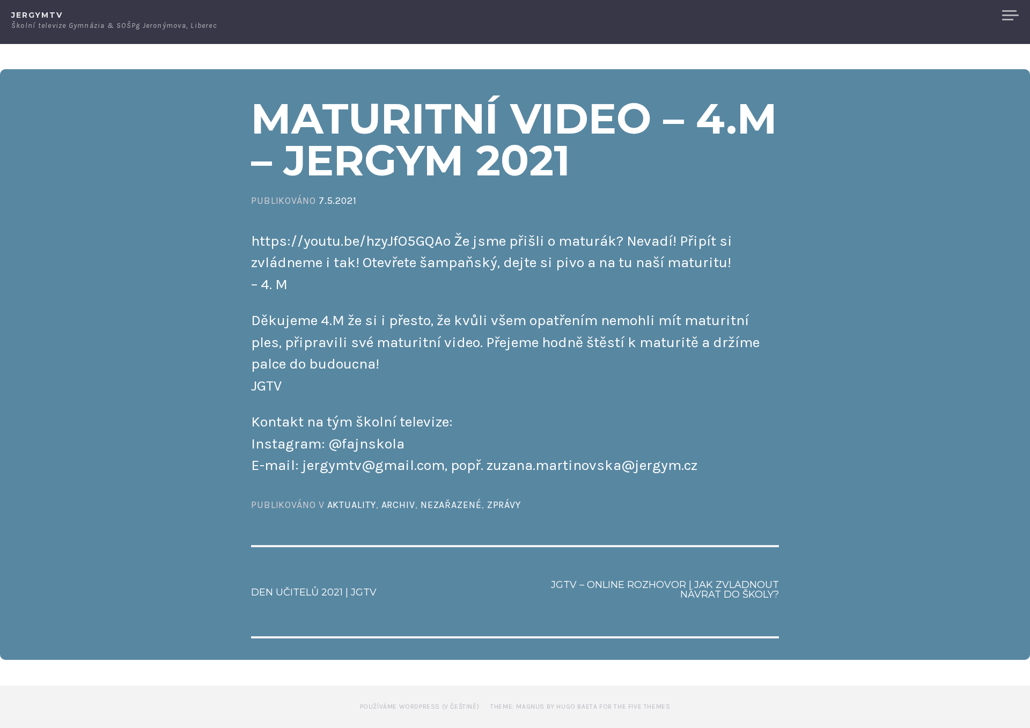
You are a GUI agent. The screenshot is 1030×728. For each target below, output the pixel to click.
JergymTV (37, 15)
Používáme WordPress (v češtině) (420, 706)
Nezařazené (451, 505)
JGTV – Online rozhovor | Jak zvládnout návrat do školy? (665, 589)
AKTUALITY (351, 505)
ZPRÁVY (504, 505)
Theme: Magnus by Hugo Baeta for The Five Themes (580, 706)
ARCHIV (398, 505)
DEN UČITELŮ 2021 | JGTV (314, 592)
